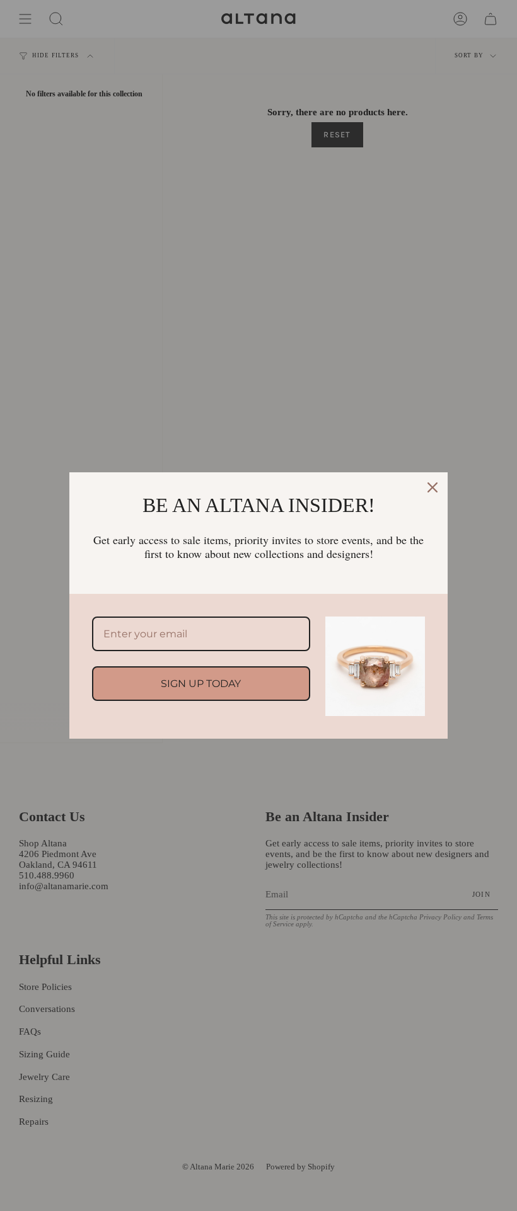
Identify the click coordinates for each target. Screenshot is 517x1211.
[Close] (432, 487)
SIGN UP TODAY (201, 684)
